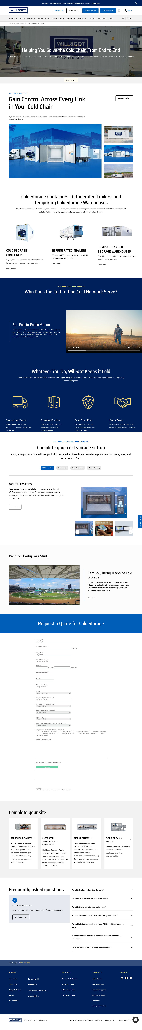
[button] (135, 1020)
